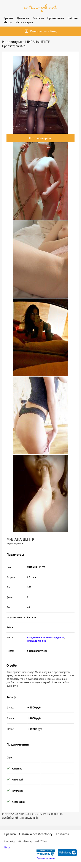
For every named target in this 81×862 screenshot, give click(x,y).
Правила (10, 834)
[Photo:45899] (40, 259)
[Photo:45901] (40, 415)
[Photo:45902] (40, 493)
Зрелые (8, 18)
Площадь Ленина (36, 640)
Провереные (55, 18)
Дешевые (23, 18)
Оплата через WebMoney (35, 834)
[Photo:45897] (40, 95)
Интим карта (24, 22)
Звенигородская (55, 637)
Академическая (36, 637)
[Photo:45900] (40, 337)
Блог (7, 847)
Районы (73, 18)
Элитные (38, 18)
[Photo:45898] (40, 181)
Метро (7, 22)
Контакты (62, 834)
